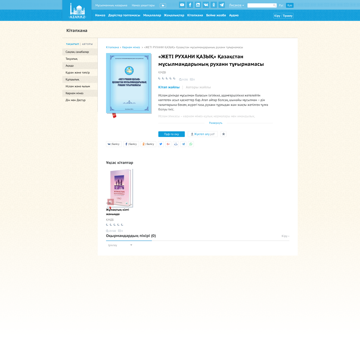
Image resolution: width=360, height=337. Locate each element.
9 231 (185, 79)
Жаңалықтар (174, 15)
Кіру (277, 16)
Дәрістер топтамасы (124, 15)
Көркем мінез (131, 47)
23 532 (112, 231)
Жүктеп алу (203, 134)
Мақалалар (152, 15)
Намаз (100, 15)
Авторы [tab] (87, 44)
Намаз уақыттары (143, 5)
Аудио (234, 15)
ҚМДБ (162, 72)
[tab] (169, 87)
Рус (281, 5)
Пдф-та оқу (171, 134)
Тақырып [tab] (72, 44)
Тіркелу (287, 16)
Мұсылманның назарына (111, 5)
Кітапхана (195, 15)
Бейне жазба (216, 15)
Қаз (290, 5)
